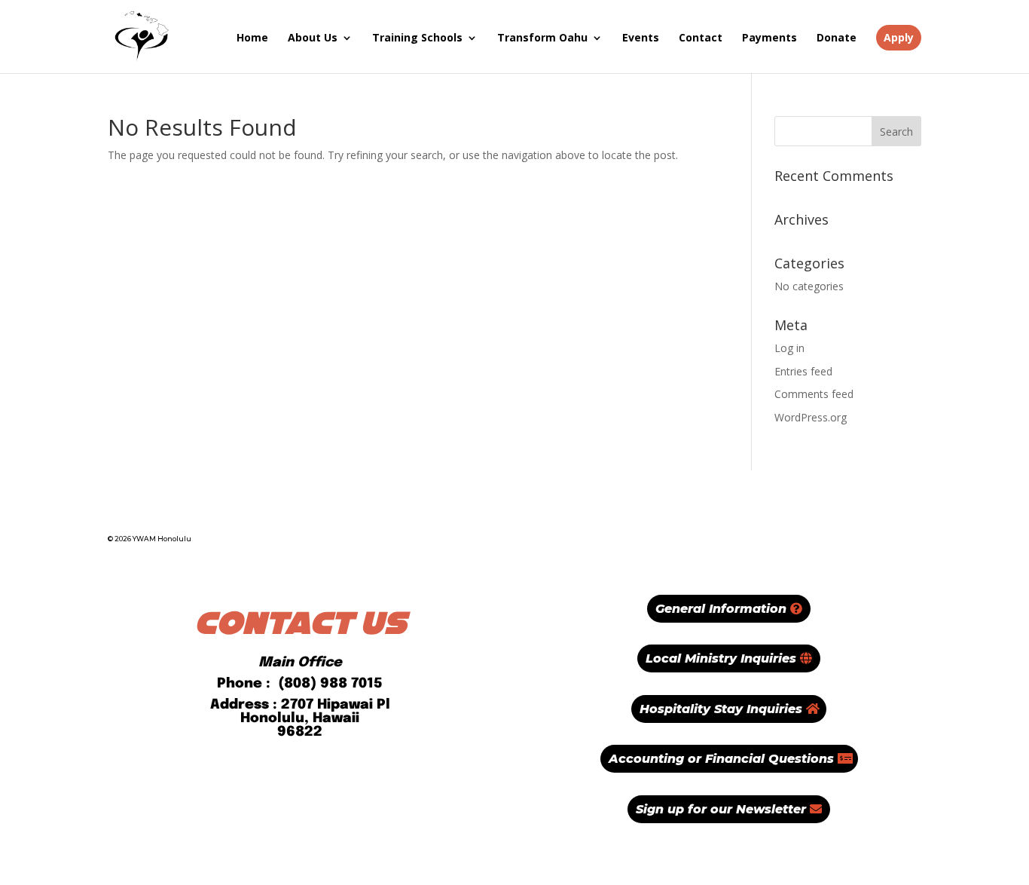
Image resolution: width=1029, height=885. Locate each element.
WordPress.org (810, 417)
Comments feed (813, 394)
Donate (836, 37)
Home (252, 37)
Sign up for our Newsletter (721, 809)
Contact (700, 37)
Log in (789, 348)
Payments (769, 37)
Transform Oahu (542, 37)
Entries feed (803, 371)
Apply (899, 37)
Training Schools (417, 37)
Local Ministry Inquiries (721, 658)
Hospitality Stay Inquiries (721, 709)
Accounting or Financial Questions (721, 759)
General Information (720, 609)
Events (640, 37)
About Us (312, 37)
